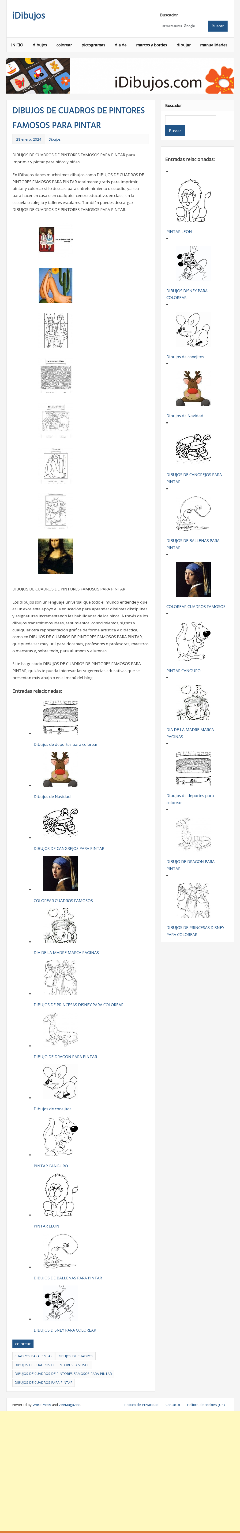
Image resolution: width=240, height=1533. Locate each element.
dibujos (40, 44)
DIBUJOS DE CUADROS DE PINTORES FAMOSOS (52, 1365)
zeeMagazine (69, 1404)
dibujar (184, 44)
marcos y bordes (151, 44)
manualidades (213, 44)
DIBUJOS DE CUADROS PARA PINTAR (43, 1382)
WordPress (42, 1404)
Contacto (172, 1404)
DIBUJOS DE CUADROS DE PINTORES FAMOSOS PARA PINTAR (63, 1373)
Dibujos (55, 139)
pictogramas (93, 44)
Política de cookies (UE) (206, 1404)
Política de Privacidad (141, 1404)
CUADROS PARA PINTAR (33, 1356)
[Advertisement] (120, 1471)
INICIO (17, 44)
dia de (121, 44)
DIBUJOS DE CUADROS (75, 1356)
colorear (64, 44)
